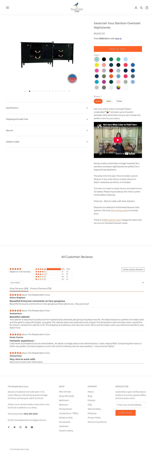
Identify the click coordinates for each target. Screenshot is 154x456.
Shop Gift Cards (66, 396)
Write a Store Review (133, 269)
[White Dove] (111, 87)
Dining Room (65, 409)
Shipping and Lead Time (17, 119)
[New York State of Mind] (133, 70)
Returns (9, 130)
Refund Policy (94, 409)
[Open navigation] (7, 7)
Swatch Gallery (66, 430)
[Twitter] (15, 427)
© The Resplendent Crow (19, 449)
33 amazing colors (119, 210)
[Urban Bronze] (104, 87)
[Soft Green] (126, 82)
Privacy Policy (94, 418)
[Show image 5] (41, 91)
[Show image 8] (49, 91)
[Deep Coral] (126, 65)
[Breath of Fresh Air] (126, 59)
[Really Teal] (97, 82)
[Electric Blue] (133, 65)
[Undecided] (119, 87)
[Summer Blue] (133, 82)
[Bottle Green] (111, 59)
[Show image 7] (47, 91)
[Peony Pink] (126, 76)
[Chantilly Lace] (133, 59)
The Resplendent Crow (39, 295)
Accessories (64, 422)
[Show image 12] (61, 91)
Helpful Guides (12, 142)
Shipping (92, 413)
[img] (20, 269)
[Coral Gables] (104, 65)
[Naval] (126, 70)
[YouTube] (32, 427)
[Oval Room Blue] (119, 76)
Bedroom (63, 405)
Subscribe (125, 413)
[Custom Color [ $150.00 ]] (126, 87)
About (91, 392)
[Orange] (111, 76)
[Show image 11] (58, 91)
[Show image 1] (29, 91)
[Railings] (133, 76)
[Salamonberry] (119, 82)
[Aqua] (97, 59)
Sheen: (98, 96)
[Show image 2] (32, 91)
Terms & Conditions (97, 422)
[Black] (104, 59)
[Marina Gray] (119, 70)
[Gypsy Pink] (97, 70)
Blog (90, 396)
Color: (97, 55)
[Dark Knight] (111, 65)
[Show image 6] (44, 91)
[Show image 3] (35, 91)
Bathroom (64, 400)
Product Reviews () (40, 288)
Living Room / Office (68, 413)
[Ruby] (104, 82)
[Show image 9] (52, 91)
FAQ (90, 405)
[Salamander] (111, 82)
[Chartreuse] (97, 65)
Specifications (12, 108)
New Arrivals (65, 392)
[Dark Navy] (119, 65)
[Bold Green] (119, 59)
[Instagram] (20, 427)
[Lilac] (104, 70)
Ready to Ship (66, 418)
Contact (91, 400)
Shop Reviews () (19, 288)
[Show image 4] (38, 91)
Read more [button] (15, 328)
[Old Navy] (97, 76)
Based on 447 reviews (20, 272)
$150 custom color (112, 220)
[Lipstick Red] (111, 70)
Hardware (63, 426)
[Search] (141, 7)
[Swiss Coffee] (97, 87)
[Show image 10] (55, 91)
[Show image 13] (64, 91)
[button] (40, 269)
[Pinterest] (26, 427)
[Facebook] (9, 427)
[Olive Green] (104, 76)
